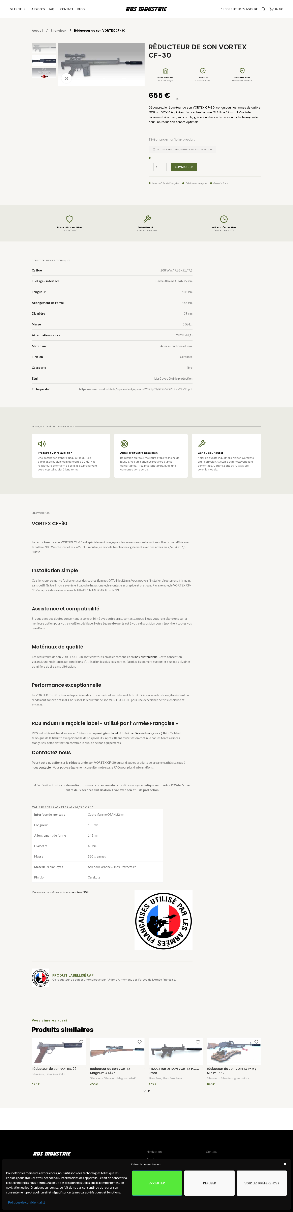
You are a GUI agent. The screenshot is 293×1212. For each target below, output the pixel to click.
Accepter (157, 1183)
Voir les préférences (261, 1183)
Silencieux (59, 31)
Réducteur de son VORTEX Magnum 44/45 (110, 1071)
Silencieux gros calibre (235, 1078)
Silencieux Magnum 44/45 (120, 1078)
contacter (45, 767)
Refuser (209, 1183)
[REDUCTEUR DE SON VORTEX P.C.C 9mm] (176, 1051)
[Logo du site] (146, 8)
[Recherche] (264, 9)
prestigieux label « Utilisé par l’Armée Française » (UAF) (132, 733)
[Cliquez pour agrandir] (66, 78)
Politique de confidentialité (26, 1202)
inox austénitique (145, 657)
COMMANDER (184, 167)
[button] (285, 1164)
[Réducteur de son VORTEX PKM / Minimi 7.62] (234, 1051)
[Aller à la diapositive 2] (149, 1091)
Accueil (38, 31)
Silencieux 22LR (55, 1074)
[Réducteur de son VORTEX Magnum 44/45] (117, 1051)
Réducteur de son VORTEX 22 (54, 1069)
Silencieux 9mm (172, 1078)
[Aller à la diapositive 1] (145, 1091)
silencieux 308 (79, 892)
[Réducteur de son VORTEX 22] (59, 1051)
